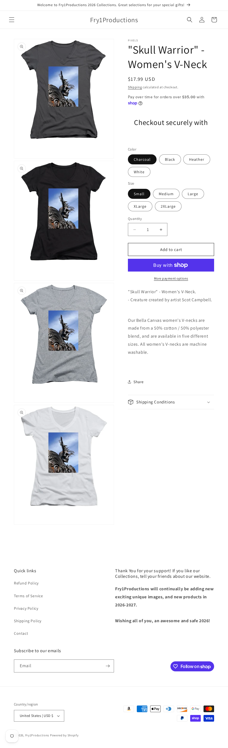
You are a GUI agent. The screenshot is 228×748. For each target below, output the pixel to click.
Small (139, 193)
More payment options (171, 278)
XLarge (140, 206)
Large (193, 193)
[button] (12, 20)
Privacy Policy (26, 608)
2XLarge (168, 206)
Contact (21, 633)
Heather (196, 159)
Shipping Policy (27, 620)
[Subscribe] (107, 665)
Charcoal (142, 159)
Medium (166, 193)
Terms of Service (28, 595)
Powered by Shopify (64, 735)
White (139, 171)
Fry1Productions (37, 735)
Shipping (135, 87)
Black (170, 159)
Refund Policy (26, 583)
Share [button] (138, 381)
